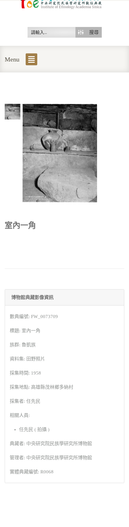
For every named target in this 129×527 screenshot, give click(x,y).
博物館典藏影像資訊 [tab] (32, 297)
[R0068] (12, 111)
